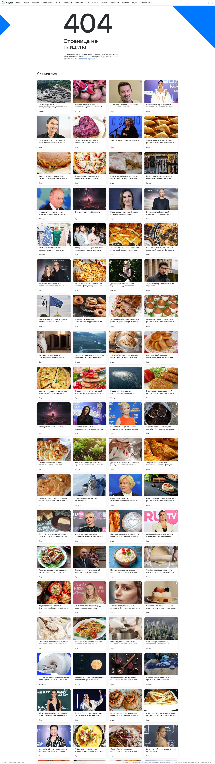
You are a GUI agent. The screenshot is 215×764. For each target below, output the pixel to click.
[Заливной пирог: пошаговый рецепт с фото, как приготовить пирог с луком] (54, 168)
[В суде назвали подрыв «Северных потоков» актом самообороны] (125, 383)
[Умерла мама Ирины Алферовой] (125, 133)
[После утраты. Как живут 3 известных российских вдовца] (161, 204)
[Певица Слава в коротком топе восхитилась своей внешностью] (89, 705)
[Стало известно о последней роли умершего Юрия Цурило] (89, 562)
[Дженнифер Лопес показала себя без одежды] (161, 741)
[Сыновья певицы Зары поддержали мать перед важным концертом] (89, 419)
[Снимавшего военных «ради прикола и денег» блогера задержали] (161, 670)
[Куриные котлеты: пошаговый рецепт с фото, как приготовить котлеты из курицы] (161, 383)
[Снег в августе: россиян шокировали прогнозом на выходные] (161, 634)
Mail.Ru (4, 762)
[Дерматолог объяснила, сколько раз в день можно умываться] (125, 455)
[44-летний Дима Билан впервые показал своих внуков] (125, 97)
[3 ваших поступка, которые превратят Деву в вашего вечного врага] (125, 598)
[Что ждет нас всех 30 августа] (54, 419)
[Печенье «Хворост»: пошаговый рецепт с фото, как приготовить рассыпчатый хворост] (54, 491)
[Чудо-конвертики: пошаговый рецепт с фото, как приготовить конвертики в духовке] (161, 133)
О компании (12, 762)
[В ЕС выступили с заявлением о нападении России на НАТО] (54, 312)
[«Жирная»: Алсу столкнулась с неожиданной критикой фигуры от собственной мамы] (161, 97)
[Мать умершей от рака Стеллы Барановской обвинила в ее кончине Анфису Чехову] (125, 204)
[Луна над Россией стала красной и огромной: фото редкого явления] (89, 670)
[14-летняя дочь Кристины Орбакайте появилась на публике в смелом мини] (89, 526)
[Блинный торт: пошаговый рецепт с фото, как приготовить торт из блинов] (54, 526)
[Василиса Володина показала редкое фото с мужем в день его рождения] (125, 419)
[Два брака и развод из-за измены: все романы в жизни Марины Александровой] (89, 240)
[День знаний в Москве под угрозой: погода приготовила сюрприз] (125, 276)
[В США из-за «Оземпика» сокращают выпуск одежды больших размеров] (54, 240)
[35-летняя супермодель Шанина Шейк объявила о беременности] (54, 705)
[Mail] (3, 2)
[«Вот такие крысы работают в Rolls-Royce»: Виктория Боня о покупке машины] (54, 133)
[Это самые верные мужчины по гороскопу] (161, 276)
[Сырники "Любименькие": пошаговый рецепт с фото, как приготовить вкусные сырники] (161, 347)
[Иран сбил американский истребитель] (89, 491)
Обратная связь (206, 762)
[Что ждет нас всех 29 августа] (89, 204)
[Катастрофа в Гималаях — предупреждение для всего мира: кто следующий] (54, 97)
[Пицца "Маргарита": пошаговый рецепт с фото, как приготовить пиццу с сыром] (89, 276)
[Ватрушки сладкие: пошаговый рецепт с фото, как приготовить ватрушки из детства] (125, 705)
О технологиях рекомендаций (141, 762)
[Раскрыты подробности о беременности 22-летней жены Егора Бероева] (54, 276)
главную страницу (87, 59)
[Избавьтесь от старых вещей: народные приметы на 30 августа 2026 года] (161, 168)
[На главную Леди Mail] (9, 2)
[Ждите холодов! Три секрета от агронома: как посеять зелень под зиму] (89, 455)
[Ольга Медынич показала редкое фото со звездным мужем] (89, 598)
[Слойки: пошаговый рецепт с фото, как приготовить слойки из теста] (161, 562)
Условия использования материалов (187, 762)
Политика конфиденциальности (162, 762)
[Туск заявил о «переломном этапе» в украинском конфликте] (54, 204)
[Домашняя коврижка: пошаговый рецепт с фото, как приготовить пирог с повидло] (161, 705)
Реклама (21, 762)
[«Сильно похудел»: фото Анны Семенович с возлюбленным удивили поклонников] (161, 526)
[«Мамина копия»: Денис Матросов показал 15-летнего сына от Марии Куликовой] (125, 491)
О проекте (126, 762)
